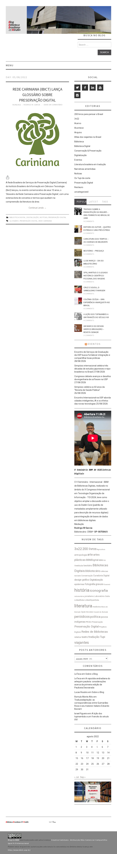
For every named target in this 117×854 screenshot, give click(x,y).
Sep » (82, 777)
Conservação (87, 576)
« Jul (76, 777)
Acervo (77, 123)
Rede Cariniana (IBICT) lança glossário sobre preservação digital (37, 95)
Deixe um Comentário (53, 105)
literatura (83, 605)
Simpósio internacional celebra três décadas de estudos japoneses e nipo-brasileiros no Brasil (92, 368)
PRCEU (89, 622)
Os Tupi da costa (82, 178)
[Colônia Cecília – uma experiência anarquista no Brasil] (78, 301)
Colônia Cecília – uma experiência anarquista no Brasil (96, 302)
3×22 (76, 119)
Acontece (79, 128)
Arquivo (78, 132)
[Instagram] (77, 95)
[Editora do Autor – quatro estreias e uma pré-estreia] (78, 229)
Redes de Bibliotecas (94, 631)
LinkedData (79, 600)
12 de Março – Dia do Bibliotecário (93, 262)
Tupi (102, 636)
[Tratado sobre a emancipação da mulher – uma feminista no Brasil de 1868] (78, 211)
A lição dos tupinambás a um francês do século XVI (96, 316)
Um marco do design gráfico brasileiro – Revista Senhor (93, 329)
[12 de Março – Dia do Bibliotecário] (78, 262)
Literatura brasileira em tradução (90, 164)
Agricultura (101, 549)
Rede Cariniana (45, 221)
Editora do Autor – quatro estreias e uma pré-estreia (97, 228)
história (81, 590)
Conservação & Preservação (87, 150)
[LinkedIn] (93, 87)
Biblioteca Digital (17, 217)
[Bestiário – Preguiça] (78, 253)
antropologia (80, 555)
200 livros (89, 549)
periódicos (82, 617)
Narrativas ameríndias (85, 169)
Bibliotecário (92, 571)
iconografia (99, 591)
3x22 (78, 549)
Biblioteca (79, 141)
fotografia (90, 584)
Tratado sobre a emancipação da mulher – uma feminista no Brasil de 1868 (96, 214)
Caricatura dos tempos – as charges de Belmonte (96, 240)
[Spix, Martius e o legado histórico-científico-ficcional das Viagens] (78, 274)
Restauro (78, 187)
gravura (99, 584)
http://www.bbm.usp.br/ (19, 850)
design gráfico (81, 579)
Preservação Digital (57, 217)
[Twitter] (77, 87)
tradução (93, 637)
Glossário (14, 221)
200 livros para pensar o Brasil (88, 114)
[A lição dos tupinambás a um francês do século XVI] (78, 316)
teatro (85, 637)
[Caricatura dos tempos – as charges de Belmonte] (78, 241)
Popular (82, 201)
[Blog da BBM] (58, 20)
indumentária (79, 596)
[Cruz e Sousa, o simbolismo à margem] (78, 289)
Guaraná (107, 584)
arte (90, 554)
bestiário (88, 565)
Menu (9, 65)
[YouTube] (100, 87)
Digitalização (33, 217)
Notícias (43, 217)
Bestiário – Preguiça (93, 250)
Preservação (97, 622)
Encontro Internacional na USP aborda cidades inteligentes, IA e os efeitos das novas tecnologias (92, 400)
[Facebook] (85, 87)
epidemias (79, 584)
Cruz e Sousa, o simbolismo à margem (94, 289)
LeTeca (77, 674)
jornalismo (89, 596)
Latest (93, 201)
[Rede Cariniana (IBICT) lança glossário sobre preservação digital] (37, 140)
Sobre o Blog (91, 674)
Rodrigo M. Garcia (32, 105)
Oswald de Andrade (100, 612)
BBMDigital (92, 560)
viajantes (81, 643)
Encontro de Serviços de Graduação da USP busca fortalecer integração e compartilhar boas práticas (92, 355)
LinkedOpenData (92, 600)
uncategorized (81, 192)
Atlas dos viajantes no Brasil (87, 137)
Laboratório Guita (102, 596)
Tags (105, 201)
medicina (97, 607)
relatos (77, 637)
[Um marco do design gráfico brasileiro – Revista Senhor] (78, 328)
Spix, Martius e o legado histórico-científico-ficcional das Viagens (95, 275)
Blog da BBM (14, 840)
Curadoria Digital (101, 575)
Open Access (87, 612)
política (95, 617)
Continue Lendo (37, 208)
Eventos (78, 160)
